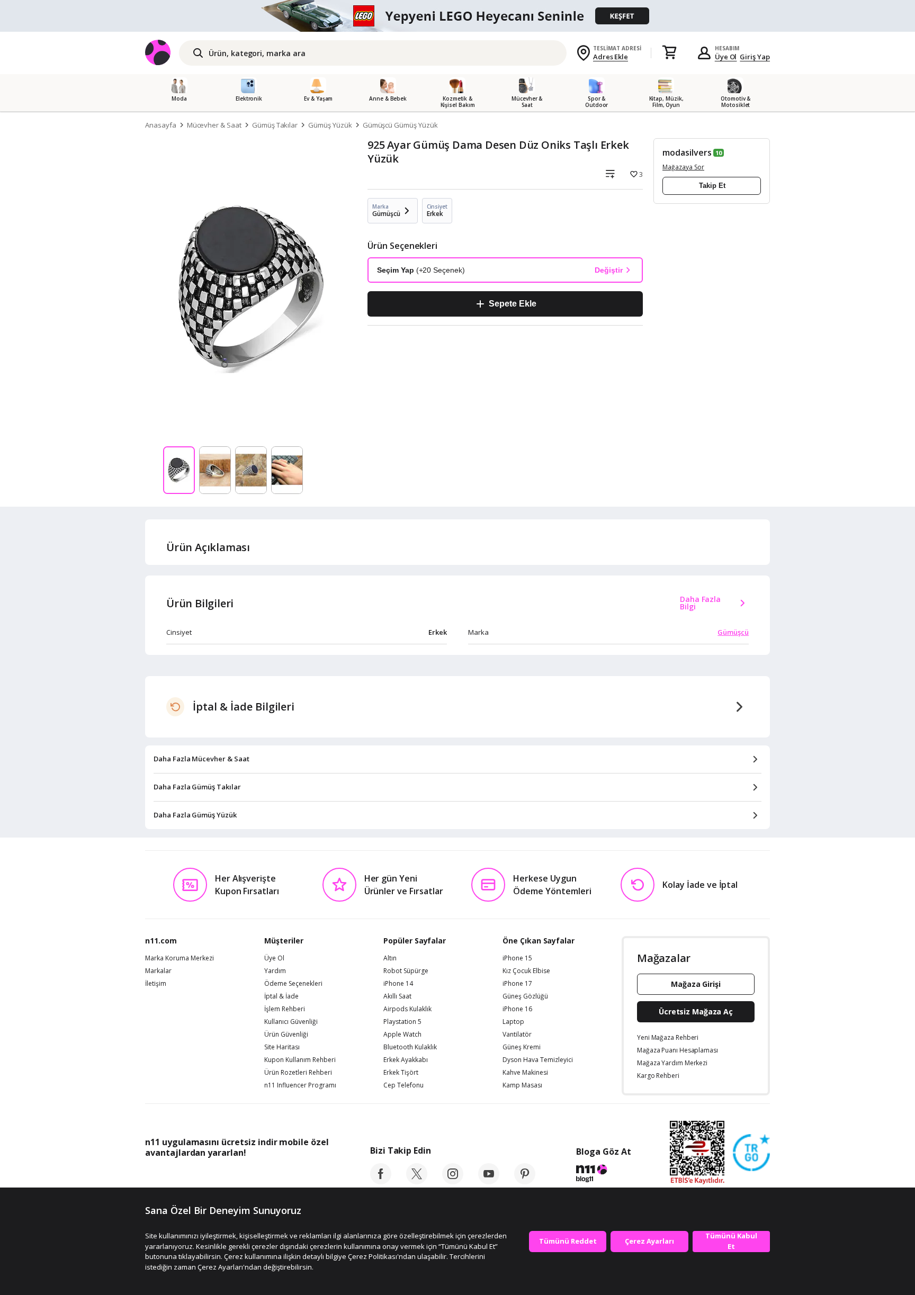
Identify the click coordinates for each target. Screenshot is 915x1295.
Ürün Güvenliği (286, 1034)
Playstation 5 (402, 1022)
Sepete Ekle (512, 303)
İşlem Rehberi (284, 1009)
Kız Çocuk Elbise (526, 971)
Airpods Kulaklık (407, 1009)
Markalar (158, 971)
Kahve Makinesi (525, 1072)
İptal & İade (281, 996)
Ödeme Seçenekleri (293, 983)
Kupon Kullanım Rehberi (300, 1060)
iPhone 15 (517, 958)
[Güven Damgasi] (751, 1153)
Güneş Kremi (522, 1047)
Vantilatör (517, 1034)
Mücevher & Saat (214, 125)
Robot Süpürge (405, 971)
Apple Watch (402, 1034)
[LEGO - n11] (457, 16)
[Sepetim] (669, 53)
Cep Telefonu (403, 1085)
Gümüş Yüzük (330, 125)
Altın (390, 958)
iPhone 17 (517, 983)
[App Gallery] (304, 1176)
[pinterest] (524, 1181)
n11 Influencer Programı (300, 1085)
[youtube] (488, 1181)
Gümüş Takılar (275, 125)
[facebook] (380, 1181)
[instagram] (452, 1181)
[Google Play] (243, 1176)
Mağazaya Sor (683, 167)
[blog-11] (603, 1174)
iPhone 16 (517, 1009)
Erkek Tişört (400, 1072)
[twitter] (416, 1181)
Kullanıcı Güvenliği (291, 1022)
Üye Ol (726, 56)
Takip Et (712, 186)
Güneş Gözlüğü (525, 996)
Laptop (513, 1022)
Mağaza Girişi (696, 984)
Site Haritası (282, 1047)
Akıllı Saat (397, 996)
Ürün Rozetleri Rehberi (298, 1072)
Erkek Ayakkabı (405, 1060)
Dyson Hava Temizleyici (538, 1060)
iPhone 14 (398, 983)
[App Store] (177, 1176)
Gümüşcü (733, 632)
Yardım (275, 971)
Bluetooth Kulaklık (410, 1047)
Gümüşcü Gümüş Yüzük (400, 125)
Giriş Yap (755, 56)
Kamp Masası (522, 1085)
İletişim (155, 983)
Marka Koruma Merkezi (179, 958)
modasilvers (686, 152)
